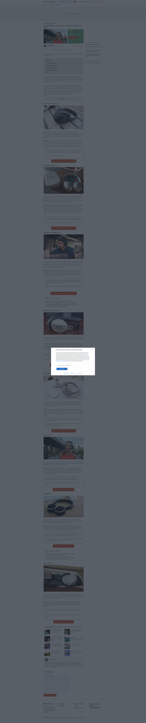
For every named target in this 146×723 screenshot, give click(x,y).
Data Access (73, 373)
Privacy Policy (79, 373)
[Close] (93, 350)
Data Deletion (66, 373)
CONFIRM (62, 368)
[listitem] (73, 365)
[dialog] (73, 361)
